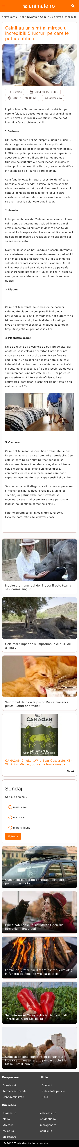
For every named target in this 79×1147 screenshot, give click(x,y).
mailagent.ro (48, 1124)
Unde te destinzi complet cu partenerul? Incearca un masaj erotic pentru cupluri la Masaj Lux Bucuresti (36, 1060)
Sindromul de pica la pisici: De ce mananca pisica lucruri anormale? (37, 704)
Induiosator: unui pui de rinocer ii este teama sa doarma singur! (38, 587)
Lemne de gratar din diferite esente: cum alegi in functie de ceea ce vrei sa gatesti (39, 971)
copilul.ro (46, 1130)
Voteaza (13, 836)
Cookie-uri (9, 1085)
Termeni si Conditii (14, 1091)
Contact (47, 1085)
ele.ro (6, 1118)
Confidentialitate (13, 1096)
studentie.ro (48, 1118)
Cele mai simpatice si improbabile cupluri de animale (38, 645)
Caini (70, 771)
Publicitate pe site (53, 1091)
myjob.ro (8, 1130)
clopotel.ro (10, 1136)
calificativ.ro (48, 1113)
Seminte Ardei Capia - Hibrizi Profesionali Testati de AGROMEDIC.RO (36, 1017)
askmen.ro (9, 1113)
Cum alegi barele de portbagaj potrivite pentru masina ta (34, 881)
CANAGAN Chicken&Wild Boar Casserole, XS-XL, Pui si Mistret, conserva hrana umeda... (38, 762)
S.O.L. (45, 1096)
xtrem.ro (8, 1124)
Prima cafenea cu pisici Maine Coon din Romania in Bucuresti (34, 926)
